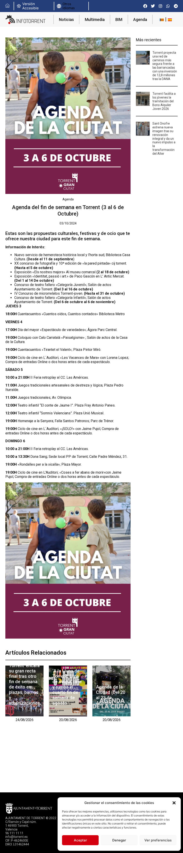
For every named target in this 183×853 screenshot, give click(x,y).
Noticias (66, 19)
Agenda (140, 19)
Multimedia (95, 19)
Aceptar (80, 840)
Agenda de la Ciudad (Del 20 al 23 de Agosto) (110, 695)
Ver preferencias (158, 840)
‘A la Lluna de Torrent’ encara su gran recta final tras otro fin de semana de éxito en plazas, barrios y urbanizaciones (24, 682)
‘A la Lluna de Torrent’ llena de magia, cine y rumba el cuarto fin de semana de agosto (67, 687)
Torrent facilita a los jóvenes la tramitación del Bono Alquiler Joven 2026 (164, 101)
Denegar (119, 840)
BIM (118, 19)
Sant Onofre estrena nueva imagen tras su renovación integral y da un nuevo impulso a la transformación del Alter (163, 138)
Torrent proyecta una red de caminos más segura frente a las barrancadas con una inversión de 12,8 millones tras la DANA (164, 66)
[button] (174, 803)
